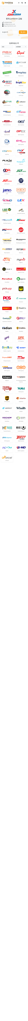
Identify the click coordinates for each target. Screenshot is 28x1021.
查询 (23, 32)
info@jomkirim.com (9, 24)
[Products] (22, 2)
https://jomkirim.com (10, 26)
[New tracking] (18, 2)
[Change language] (25, 2)
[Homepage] (7, 3)
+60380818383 (8, 22)
